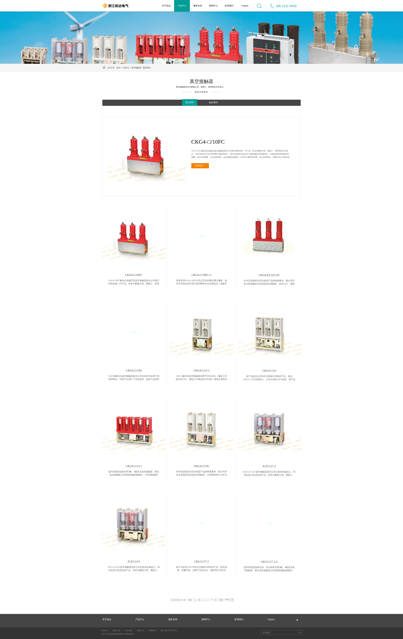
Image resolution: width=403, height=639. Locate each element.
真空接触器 (136, 68)
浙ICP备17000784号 (169, 630)
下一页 (214, 600)
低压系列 (213, 102)
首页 (118, 68)
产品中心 (182, 6)
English (245, 6)
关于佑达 (166, 6)
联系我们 (229, 6)
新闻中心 (213, 6)
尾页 (221, 600)
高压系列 (146, 68)
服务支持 (197, 6)
